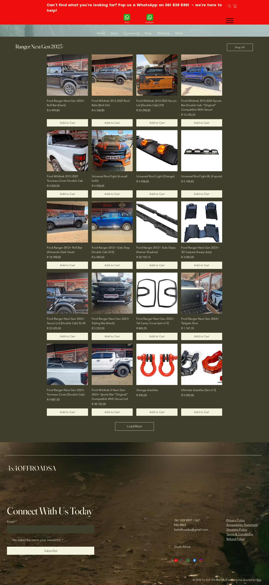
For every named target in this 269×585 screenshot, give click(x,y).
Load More (134, 426)
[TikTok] (182, 560)
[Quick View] (67, 75)
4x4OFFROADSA (31, 468)
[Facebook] (195, 560)
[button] (235, 6)
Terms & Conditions (239, 534)
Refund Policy (235, 539)
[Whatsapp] (188, 560)
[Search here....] (229, 6)
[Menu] (229, 20)
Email (12, 521)
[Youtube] (176, 560)
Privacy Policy (235, 520)
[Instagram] (201, 560)
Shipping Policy (236, 529)
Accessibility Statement (242, 525)
